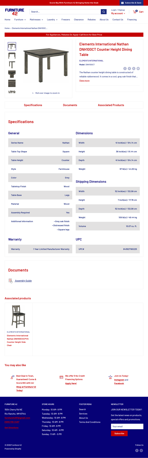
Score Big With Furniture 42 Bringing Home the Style (74, 2)
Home (7, 19)
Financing (132, 19)
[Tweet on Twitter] (133, 68)
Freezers (66, 19)
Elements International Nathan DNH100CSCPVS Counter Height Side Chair (18, 340)
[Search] (104, 11)
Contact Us (118, 19)
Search (82, 409)
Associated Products (111, 105)
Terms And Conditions (89, 422)
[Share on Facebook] (125, 68)
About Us (104, 19)
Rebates (92, 19)
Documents (70, 105)
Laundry (51, 19)
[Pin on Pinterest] (129, 68)
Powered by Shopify (13, 448)
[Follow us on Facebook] (137, 450)
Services (83, 413)
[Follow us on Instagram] (141, 450)
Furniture (18, 19)
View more (84, 80)
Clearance (79, 19)
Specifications (33, 105)
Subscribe (119, 433)
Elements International (91, 60)
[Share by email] (138, 68)
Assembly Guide (23, 280)
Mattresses (35, 19)
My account (117, 13)
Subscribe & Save (133, 2)
